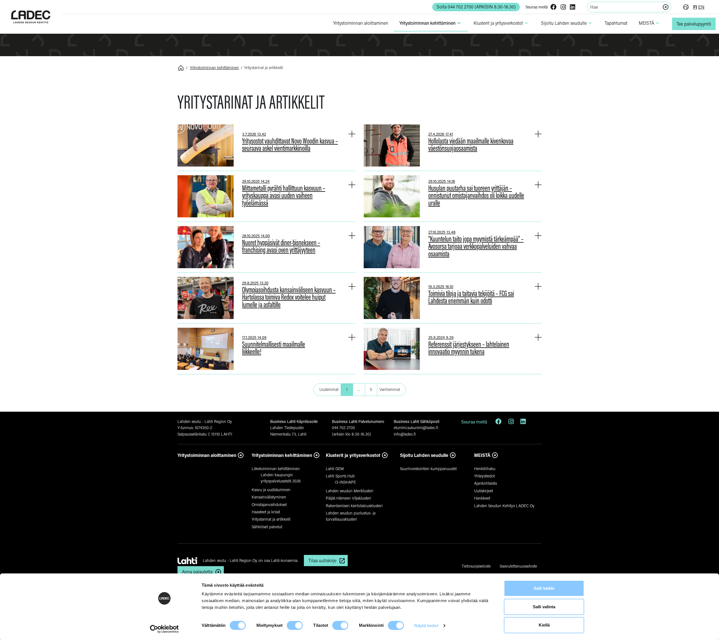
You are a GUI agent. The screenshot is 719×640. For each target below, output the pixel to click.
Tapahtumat (616, 23)
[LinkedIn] (572, 7)
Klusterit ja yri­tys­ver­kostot (502, 23)
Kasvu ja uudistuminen (271, 489)
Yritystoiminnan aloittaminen (207, 455)
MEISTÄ (650, 23)
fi (695, 7)
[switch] (295, 625)
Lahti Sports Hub (340, 476)
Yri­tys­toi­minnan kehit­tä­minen (430, 23)
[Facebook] (553, 7)
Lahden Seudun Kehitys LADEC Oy (504, 505)
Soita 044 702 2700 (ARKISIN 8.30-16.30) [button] (476, 7)
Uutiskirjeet (483, 490)
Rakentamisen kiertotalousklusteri (354, 505)
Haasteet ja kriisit (266, 511)
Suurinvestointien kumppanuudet (428, 468)
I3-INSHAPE (345, 482)
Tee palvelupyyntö (694, 24)
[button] (352, 133)
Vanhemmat (389, 389)
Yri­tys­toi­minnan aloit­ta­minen (360, 23)
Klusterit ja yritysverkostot (353, 455)
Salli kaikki (544, 588)
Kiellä (544, 625)
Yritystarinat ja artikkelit (271, 519)
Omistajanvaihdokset (269, 504)
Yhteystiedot (484, 476)
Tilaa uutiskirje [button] (322, 560)
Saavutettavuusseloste (518, 566)
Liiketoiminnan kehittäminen (276, 468)
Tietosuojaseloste (476, 566)
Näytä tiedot (426, 625)
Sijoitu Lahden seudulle (567, 23)
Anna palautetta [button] (197, 572)
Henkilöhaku (484, 468)
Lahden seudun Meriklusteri (349, 490)
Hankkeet (482, 498)
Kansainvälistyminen (269, 497)
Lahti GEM (335, 468)
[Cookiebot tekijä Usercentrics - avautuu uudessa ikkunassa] (164, 629)
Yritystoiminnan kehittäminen (214, 67)
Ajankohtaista (485, 483)
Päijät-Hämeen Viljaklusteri (348, 498)
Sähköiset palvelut (267, 526)
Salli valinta (544, 606)
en (701, 7)
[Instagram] (563, 7)
